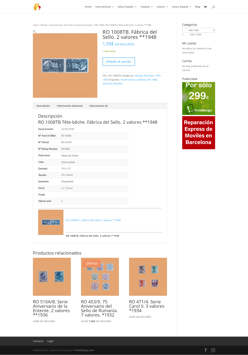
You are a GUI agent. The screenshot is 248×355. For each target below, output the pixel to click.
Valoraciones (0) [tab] (98, 105)
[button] (34, 31)
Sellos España (125, 7)
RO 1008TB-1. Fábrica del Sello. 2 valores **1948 (93, 220)
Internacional (103, 7)
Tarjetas (145, 7)
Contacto (38, 341)
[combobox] (191, 34)
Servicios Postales (112, 83)
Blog (197, 7)
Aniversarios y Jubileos (133, 79)
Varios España (180, 7)
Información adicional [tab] (69, 105)
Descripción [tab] (43, 105)
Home (88, 7)
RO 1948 (152, 79)
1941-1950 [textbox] (191, 34)
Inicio (35, 25)
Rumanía (68, 25)
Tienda (43, 25)
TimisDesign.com (84, 350)
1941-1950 (99, 25)
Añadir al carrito (118, 61)
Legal (50, 341)
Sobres (161, 7)
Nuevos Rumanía (83, 25)
